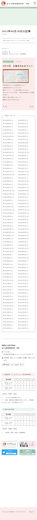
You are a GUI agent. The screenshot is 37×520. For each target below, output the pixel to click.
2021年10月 (8, 213)
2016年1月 (23, 299)
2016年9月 (23, 293)
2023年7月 (23, 178)
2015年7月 (23, 309)
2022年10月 (8, 194)
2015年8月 (8, 309)
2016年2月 (8, 299)
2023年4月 (8, 184)
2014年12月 (8, 318)
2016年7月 (8, 296)
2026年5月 (23, 123)
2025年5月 (23, 142)
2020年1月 (23, 245)
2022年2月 (8, 206)
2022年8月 (8, 197)
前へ (6, 106)
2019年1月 (23, 264)
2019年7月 (23, 254)
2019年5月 (23, 258)
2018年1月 (8, 277)
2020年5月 (23, 238)
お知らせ (6, 53)
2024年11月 (23, 152)
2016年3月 (23, 296)
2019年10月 (8, 251)
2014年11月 (23, 318)
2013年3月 (8, 328)
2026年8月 (8, 120)
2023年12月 (8, 171)
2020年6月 (8, 238)
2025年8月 (8, 139)
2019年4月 (8, 261)
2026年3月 (23, 126)
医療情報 (24, 53)
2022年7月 (23, 197)
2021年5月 (23, 219)
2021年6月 (8, 219)
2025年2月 (8, 149)
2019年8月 (8, 254)
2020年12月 (8, 229)
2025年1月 (23, 149)
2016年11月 (8, 293)
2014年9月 (23, 322)
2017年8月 (8, 283)
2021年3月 (23, 222)
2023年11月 (23, 171)
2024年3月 (23, 165)
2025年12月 (8, 133)
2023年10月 (8, 174)
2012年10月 (23, 328)
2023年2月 (8, 187)
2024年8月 (8, 158)
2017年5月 (8, 286)
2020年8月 (8, 235)
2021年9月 (23, 213)
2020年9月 (23, 232)
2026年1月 (23, 130)
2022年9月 (23, 194)
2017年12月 (23, 277)
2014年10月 (8, 322)
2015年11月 (23, 302)
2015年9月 (23, 306)
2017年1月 (8, 290)
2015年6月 (8, 312)
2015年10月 (8, 306)
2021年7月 (23, 216)
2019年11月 (23, 248)
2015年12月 (8, 302)
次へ (31, 106)
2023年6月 (8, 181)
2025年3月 (23, 146)
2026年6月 (8, 123)
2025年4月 (8, 146)
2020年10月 (8, 232)
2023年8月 (8, 178)
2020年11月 (23, 229)
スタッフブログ (15, 53)
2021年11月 (23, 210)
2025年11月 (23, 133)
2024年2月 (8, 168)
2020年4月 (8, 242)
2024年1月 (23, 168)
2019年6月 (8, 258)
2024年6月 (8, 162)
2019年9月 (23, 251)
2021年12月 (8, 210)
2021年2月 (8, 226)
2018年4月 (23, 270)
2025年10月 (8, 136)
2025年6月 (8, 142)
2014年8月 (8, 325)
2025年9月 (23, 136)
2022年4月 (8, 203)
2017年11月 (8, 280)
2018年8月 (23, 267)
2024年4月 (8, 165)
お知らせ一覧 (7, 51)
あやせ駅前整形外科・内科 (12, 511)
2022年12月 (8, 190)
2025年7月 (23, 139)
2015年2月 (8, 315)
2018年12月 (8, 267)
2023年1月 (23, 187)
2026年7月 (23, 120)
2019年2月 (8, 264)
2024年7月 (23, 158)
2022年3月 (23, 203)
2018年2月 (23, 274)
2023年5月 (23, 181)
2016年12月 (23, 290)
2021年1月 (23, 226)
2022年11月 (23, 190)
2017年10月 (23, 280)
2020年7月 (23, 235)
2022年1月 (23, 206)
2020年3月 (23, 242)
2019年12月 (8, 248)
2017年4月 (23, 286)
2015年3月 (23, 312)
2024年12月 (8, 152)
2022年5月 (23, 200)
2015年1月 (23, 315)
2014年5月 (23, 325)
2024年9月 (23, 155)
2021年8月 (8, 216)
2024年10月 (8, 155)
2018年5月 (8, 270)
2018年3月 (8, 274)
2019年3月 (23, 261)
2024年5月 (23, 162)
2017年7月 (23, 283)
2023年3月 (23, 184)
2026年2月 (8, 130)
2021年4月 (8, 222)
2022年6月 (8, 200)
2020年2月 (8, 245)
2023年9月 (23, 174)
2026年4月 (8, 126)
